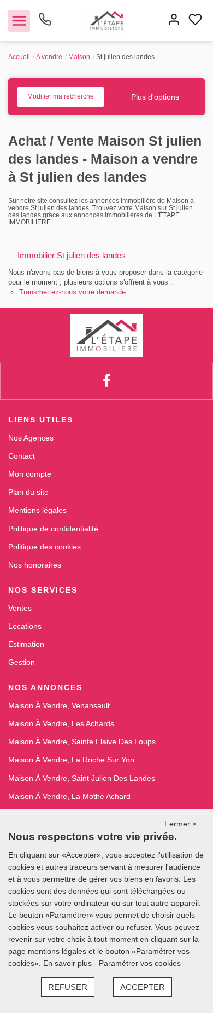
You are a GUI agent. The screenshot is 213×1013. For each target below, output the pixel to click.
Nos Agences (31, 437)
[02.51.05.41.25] (45, 23)
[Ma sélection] (195, 20)
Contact (21, 455)
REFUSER (67, 987)
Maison (79, 57)
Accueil (19, 57)
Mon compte (29, 474)
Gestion (21, 662)
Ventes (20, 608)
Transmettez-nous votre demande (72, 292)
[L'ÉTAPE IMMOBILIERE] (106, 19)
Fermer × (180, 823)
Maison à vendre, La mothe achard (69, 796)
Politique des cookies (44, 546)
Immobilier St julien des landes (71, 255)
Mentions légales (37, 510)
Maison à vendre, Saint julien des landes (81, 778)
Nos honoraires (34, 564)
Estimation (26, 644)
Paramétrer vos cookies (140, 963)
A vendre (49, 57)
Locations (25, 626)
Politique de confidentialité (53, 528)
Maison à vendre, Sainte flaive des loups (82, 741)
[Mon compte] (174, 20)
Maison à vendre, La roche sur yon (71, 759)
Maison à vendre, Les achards (61, 723)
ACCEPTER (142, 987)
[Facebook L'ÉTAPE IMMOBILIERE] (106, 381)
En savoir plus (68, 963)
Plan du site (28, 492)
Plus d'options (155, 96)
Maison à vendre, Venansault (59, 705)
